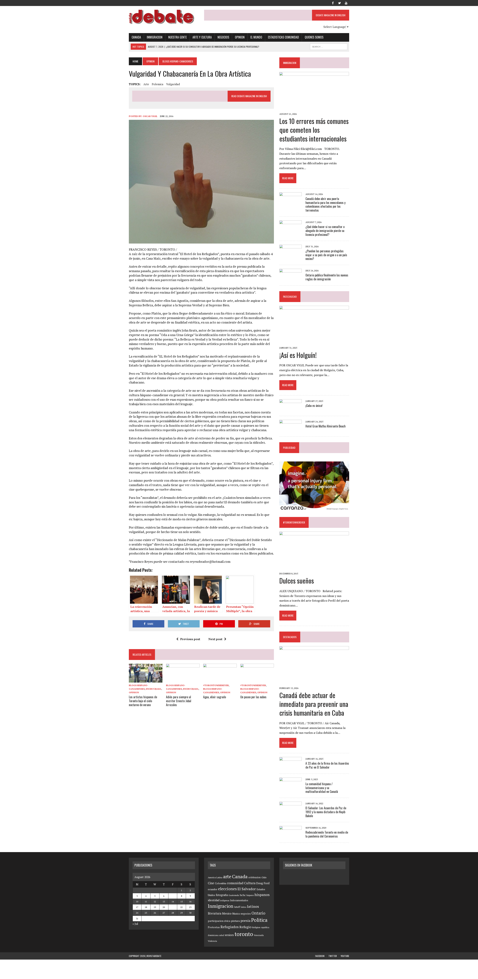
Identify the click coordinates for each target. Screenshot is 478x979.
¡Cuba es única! (313, 405)
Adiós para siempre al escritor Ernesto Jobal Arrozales (178, 701)
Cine (211, 883)
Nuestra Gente (177, 37)
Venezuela (259, 935)
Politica (259, 920)
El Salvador (247, 888)
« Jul (135, 924)
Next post (215, 639)
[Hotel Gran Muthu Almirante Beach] (290, 430)
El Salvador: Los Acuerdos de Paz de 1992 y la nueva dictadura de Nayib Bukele (325, 812)
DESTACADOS (290, 637)
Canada (136, 37)
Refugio (245, 927)
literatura (214, 913)
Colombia (220, 883)
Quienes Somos (314, 37)
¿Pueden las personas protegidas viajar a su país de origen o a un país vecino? (326, 255)
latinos (253, 906)
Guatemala (234, 895)
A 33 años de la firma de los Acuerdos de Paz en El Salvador (327, 765)
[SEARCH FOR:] (328, 46)
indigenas (224, 900)
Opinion (240, 37)
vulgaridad (173, 84)
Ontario (258, 913)
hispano (250, 895)
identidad (213, 900)
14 (173, 901)
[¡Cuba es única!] (290, 409)
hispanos (262, 894)
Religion (256, 927)
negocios (245, 913)
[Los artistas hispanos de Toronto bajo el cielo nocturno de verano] (145, 680)
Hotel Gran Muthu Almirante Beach (325, 426)
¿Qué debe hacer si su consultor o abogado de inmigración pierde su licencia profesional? (324, 230)
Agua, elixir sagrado (214, 697)
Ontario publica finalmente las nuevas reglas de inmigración (326, 277)
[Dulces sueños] (314, 568)
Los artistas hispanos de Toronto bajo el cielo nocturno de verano (143, 701)
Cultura (249, 883)
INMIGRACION (289, 63)
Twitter (332, 956)
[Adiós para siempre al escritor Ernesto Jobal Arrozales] (183, 680)
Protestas (214, 927)
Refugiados (230, 926)
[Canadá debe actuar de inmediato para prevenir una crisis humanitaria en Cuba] (314, 683)
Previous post (190, 639)
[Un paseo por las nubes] (257, 680)
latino (243, 907)
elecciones (227, 888)
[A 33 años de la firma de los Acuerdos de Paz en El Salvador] (290, 767)
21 (173, 907)
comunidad (235, 883)
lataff (237, 907)
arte (146, 84)
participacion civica (219, 921)
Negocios (223, 37)
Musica (236, 913)
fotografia (222, 895)
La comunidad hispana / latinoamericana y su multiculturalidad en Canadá (321, 788)
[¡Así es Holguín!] (314, 343)
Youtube (345, 956)
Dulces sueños (296, 580)
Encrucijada (153, 688)
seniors (229, 935)
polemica (157, 84)
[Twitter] (339, 2)
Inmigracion (154, 37)
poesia (245, 920)
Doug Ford (262, 883)
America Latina (215, 877)
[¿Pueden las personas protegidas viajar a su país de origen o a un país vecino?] (290, 255)
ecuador (212, 889)
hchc (243, 895)
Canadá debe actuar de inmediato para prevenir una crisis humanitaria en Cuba (313, 704)
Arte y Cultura (202, 37)
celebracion (254, 877)
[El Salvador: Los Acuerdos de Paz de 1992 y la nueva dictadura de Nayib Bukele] (290, 812)
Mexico (227, 913)
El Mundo (256, 37)
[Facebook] (333, 2)
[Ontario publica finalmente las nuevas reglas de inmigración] (290, 279)
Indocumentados (239, 900)
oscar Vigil (150, 116)
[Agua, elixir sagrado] (220, 680)
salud (221, 935)
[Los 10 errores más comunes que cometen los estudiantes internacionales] (314, 109)
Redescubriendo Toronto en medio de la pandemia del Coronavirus (326, 834)
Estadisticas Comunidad (283, 37)
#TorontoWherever (216, 685)
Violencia (212, 941)
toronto (244, 934)
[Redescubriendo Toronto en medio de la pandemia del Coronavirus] (290, 836)
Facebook (320, 956)
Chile (264, 877)
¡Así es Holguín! (298, 355)
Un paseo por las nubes (253, 697)
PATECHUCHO (290, 296)
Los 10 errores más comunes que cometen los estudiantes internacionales (314, 129)
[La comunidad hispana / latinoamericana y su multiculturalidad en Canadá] (290, 787)
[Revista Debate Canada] (164, 17)
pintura (235, 921)
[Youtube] (346, 2)
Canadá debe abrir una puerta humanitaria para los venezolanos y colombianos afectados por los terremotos (325, 204)
